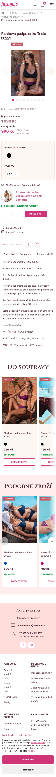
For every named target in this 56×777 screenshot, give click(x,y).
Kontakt (8, 729)
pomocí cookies (37, 742)
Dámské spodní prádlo (8, 674)
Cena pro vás (8, 126)
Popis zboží (9, 254)
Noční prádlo (10, 696)
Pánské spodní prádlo (7, 687)
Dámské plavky (30, 12)
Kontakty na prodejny (28, 617)
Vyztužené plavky (10, 16)
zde (32, 751)
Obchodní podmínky (41, 672)
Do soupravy (26, 254)
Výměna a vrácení (13, 723)
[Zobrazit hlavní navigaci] (52, 5)
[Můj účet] (35, 5)
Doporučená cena (10, 116)
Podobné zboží (45, 254)
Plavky (13, 12)
